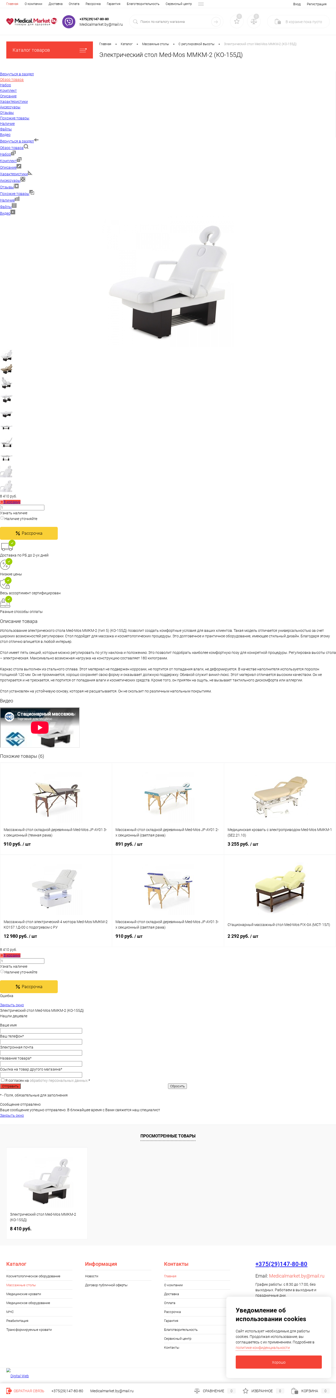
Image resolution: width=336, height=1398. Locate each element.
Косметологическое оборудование (33, 1276)
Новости (91, 1276)
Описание (8, 167)
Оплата (74, 4)
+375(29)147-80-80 (94, 19)
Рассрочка (93, 4)
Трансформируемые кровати (29, 1330)
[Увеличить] (168, 346)
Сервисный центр (179, 4)
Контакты (171, 1347)
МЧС (10, 1312)
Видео (5, 213)
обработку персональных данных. (59, 1080)
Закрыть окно (12, 1005)
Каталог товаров (31, 50)
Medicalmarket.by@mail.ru (296, 1276)
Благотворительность (143, 4)
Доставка (55, 4)
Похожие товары (14, 194)
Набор (5, 154)
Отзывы (7, 187)
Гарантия (113, 4)
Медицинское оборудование (28, 1303)
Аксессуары (10, 180)
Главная (12, 4)
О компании (33, 4)
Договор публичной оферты (106, 1285)
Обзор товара (12, 148)
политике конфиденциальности (263, 1348)
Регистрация (317, 4)
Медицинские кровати (23, 1294)
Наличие (7, 200)
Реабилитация (17, 1321)
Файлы (6, 207)
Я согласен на (47, 1080)
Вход (297, 4)
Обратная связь (28, 1391)
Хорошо (279, 1362)
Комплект (8, 161)
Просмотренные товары (168, 1136)
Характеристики (14, 174)
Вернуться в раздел (17, 141)
